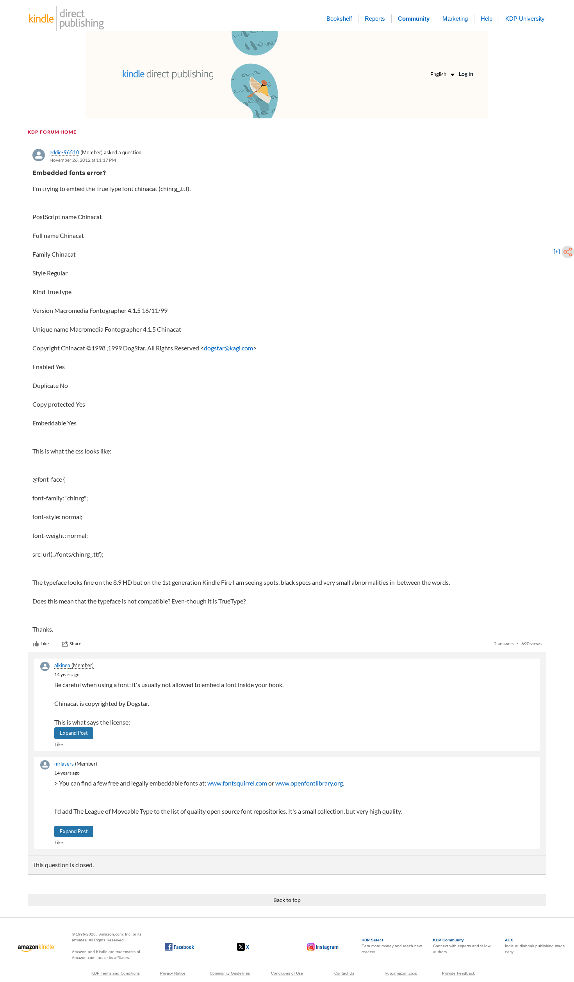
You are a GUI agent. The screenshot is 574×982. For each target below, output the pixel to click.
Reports (375, 18)
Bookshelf (339, 18)
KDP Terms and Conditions (115, 973)
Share (75, 643)
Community (414, 18)
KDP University (525, 18)
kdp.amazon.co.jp (401, 973)
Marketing (455, 18)
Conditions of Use (287, 973)
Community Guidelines (230, 973)
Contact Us (344, 973)
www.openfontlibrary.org (309, 783)
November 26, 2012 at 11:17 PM (83, 160)
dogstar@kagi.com (228, 348)
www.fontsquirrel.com (237, 783)
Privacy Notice (172, 973)
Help (486, 18)
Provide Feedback (458, 973)
